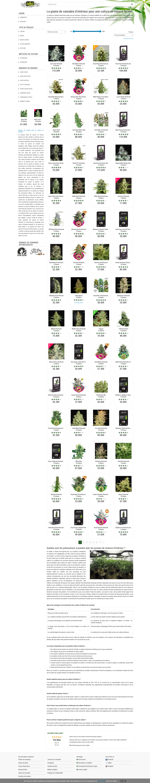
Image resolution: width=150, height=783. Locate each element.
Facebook (110, 759)
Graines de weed (23, 763)
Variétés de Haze (52, 766)
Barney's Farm (25, 101)
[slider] (74, 31)
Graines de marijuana (24, 759)
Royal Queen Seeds (26, 89)
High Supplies (24, 80)
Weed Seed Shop (25, 76)
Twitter (109, 763)
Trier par (131, 32)
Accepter (123, 781)
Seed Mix (23, 48)
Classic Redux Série (24, 766)
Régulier (23, 21)
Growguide (50, 763)
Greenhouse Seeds (26, 97)
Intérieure (23, 62)
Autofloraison (25, 44)
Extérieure (23, 58)
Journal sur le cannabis (54, 759)
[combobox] (56, 31)
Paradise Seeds (25, 93)
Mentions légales (52, 769)
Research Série (22, 769)
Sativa (22, 31)
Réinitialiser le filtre (128, 38)
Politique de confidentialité (55, 773)
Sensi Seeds (24, 72)
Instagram (110, 766)
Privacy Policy (101, 781)
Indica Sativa (24, 40)
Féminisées (23, 17)
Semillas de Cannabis (24, 776)
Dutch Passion (25, 84)
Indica (22, 35)
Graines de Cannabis (24, 773)
